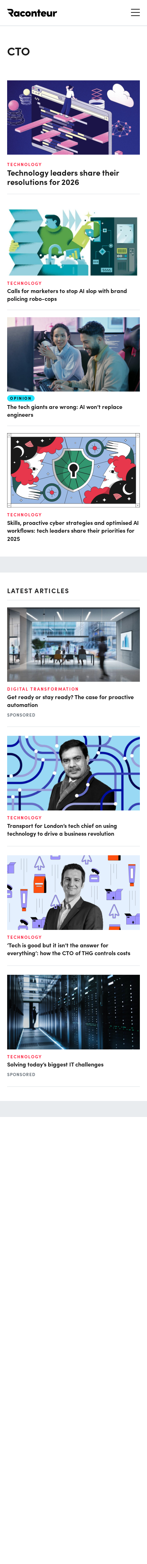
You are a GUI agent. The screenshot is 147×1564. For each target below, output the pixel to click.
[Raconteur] (32, 13)
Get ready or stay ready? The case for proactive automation (70, 700)
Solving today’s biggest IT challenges (55, 1064)
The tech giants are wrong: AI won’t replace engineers (64, 410)
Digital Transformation (43, 689)
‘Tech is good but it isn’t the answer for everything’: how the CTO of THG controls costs (68, 949)
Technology (24, 164)
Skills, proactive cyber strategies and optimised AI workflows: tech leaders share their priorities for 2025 (73, 530)
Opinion (21, 398)
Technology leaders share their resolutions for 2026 (63, 177)
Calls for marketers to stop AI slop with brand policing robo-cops (67, 294)
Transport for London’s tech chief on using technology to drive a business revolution (62, 829)
